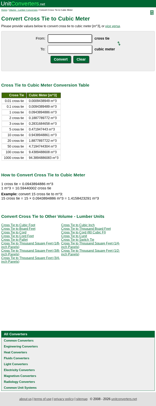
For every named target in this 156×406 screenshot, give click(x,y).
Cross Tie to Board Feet (18, 228)
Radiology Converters (19, 381)
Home (4, 10)
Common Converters (19, 340)
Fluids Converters (16, 358)
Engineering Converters (21, 346)
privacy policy (64, 399)
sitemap (82, 399)
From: (40, 38)
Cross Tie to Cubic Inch (78, 225)
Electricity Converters (19, 370)
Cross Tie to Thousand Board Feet (86, 228)
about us (25, 399)
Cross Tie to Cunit (74, 236)
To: (42, 49)
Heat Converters (15, 352)
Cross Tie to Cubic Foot (18, 225)
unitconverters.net (124, 399)
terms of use (43, 399)
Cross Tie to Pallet (14, 239)
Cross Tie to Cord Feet (17, 236)
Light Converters (16, 364)
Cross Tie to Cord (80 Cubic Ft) (83, 232)
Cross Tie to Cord (13, 232)
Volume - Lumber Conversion (23, 10)
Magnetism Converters (20, 376)
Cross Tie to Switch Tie (77, 239)
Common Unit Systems (20, 387)
